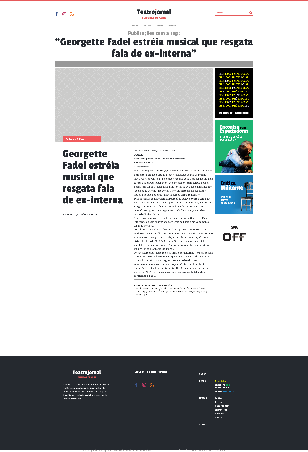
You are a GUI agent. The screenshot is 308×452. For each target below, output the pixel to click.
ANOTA (218, 417)
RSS (72, 14)
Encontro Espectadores (223, 386)
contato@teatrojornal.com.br (171, 450)
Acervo (172, 25)
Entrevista (221, 410)
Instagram (64, 14)
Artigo (218, 402)
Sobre (135, 25)
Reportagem (222, 406)
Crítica (224, 391)
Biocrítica (220, 381)
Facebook (56, 14)
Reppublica (218, 450)
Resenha (220, 414)
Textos (148, 25)
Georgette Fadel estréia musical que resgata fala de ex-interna (93, 177)
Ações (160, 25)
